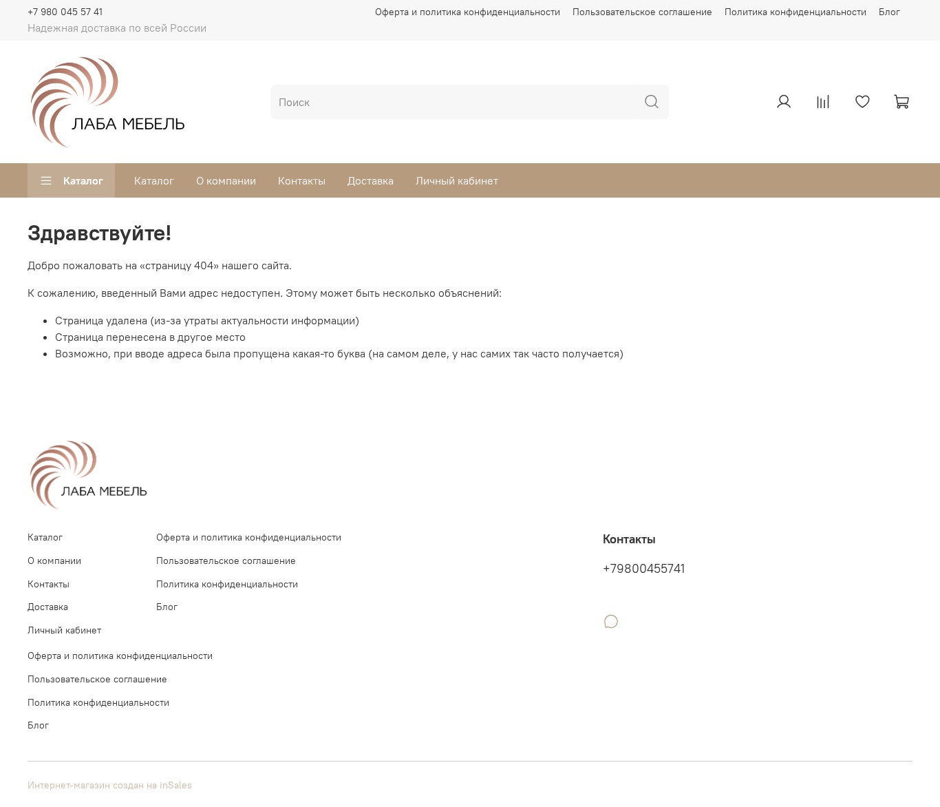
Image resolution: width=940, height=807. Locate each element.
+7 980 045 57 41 (65, 12)
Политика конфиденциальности (795, 12)
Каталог (83, 180)
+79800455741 (644, 568)
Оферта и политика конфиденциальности (467, 12)
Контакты (301, 180)
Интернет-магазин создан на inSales (110, 785)
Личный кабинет (457, 180)
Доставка (371, 180)
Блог (889, 12)
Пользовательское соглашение (642, 12)
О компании (226, 180)
